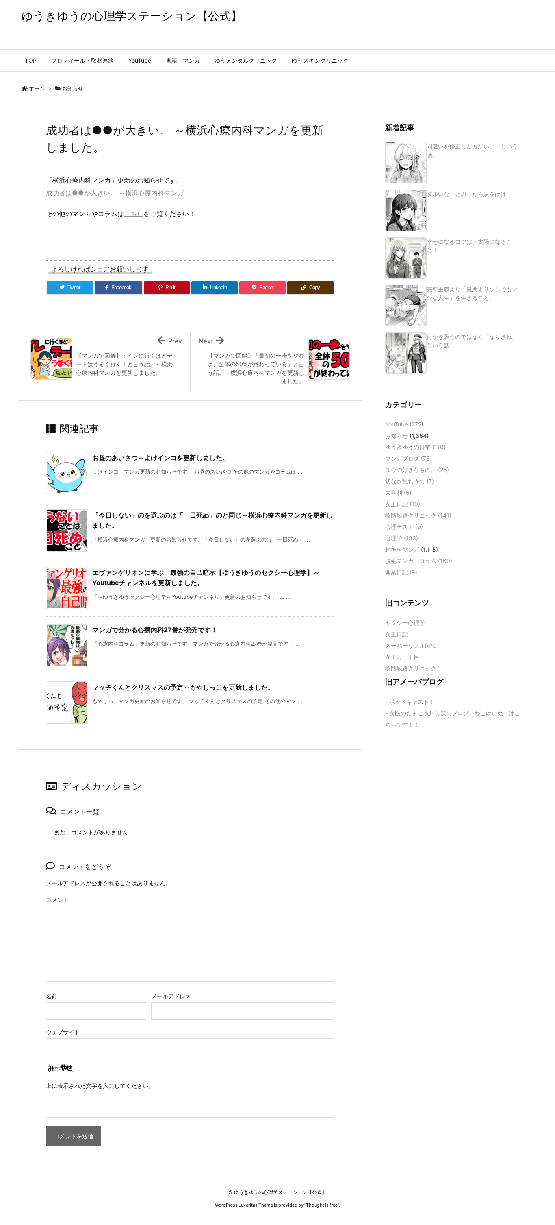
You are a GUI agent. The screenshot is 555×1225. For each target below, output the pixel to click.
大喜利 (398, 492)
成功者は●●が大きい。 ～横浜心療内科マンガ (115, 193)
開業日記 (401, 572)
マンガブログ (408, 458)
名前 (51, 996)
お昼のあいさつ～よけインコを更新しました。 (160, 458)
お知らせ (72, 88)
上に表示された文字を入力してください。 (100, 1085)
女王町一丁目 (402, 656)
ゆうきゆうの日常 (415, 446)
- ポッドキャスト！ (410, 701)
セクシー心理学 (405, 622)
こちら (133, 214)
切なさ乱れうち (409, 481)
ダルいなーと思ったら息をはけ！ (469, 193)
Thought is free (322, 1205)
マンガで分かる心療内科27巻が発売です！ (154, 630)
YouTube (404, 424)
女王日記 (402, 503)
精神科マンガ (402, 549)
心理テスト (404, 526)
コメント (57, 899)
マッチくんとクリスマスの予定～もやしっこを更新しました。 (183, 687)
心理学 (401, 538)
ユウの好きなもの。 (417, 469)
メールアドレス (171, 996)
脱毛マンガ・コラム (418, 560)
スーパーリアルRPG (410, 645)
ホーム (37, 88)
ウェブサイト (63, 1031)
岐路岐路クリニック (418, 515)
